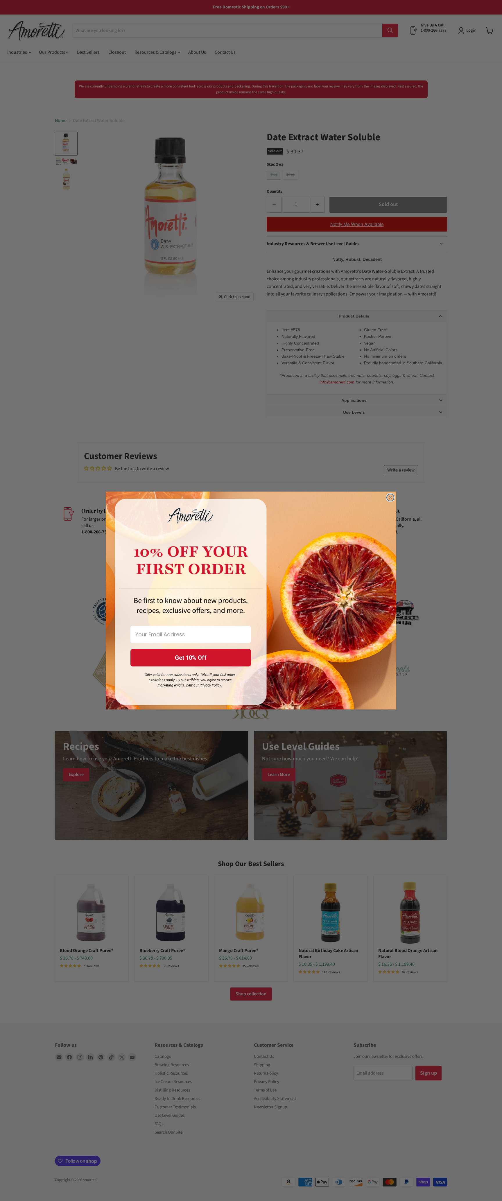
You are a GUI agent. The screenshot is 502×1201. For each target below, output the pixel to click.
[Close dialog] (390, 497)
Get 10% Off (191, 657)
